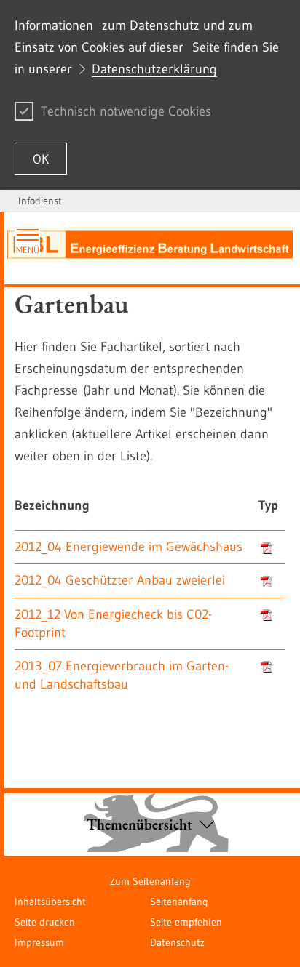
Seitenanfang (179, 901)
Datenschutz (177, 942)
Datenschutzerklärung (154, 69)
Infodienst (40, 200)
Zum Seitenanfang (150, 881)
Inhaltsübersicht (50, 901)
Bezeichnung (52, 505)
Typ (268, 505)
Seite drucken (45, 921)
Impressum (39, 942)
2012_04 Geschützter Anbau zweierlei (120, 580)
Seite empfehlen (186, 921)
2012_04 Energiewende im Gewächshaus (128, 547)
